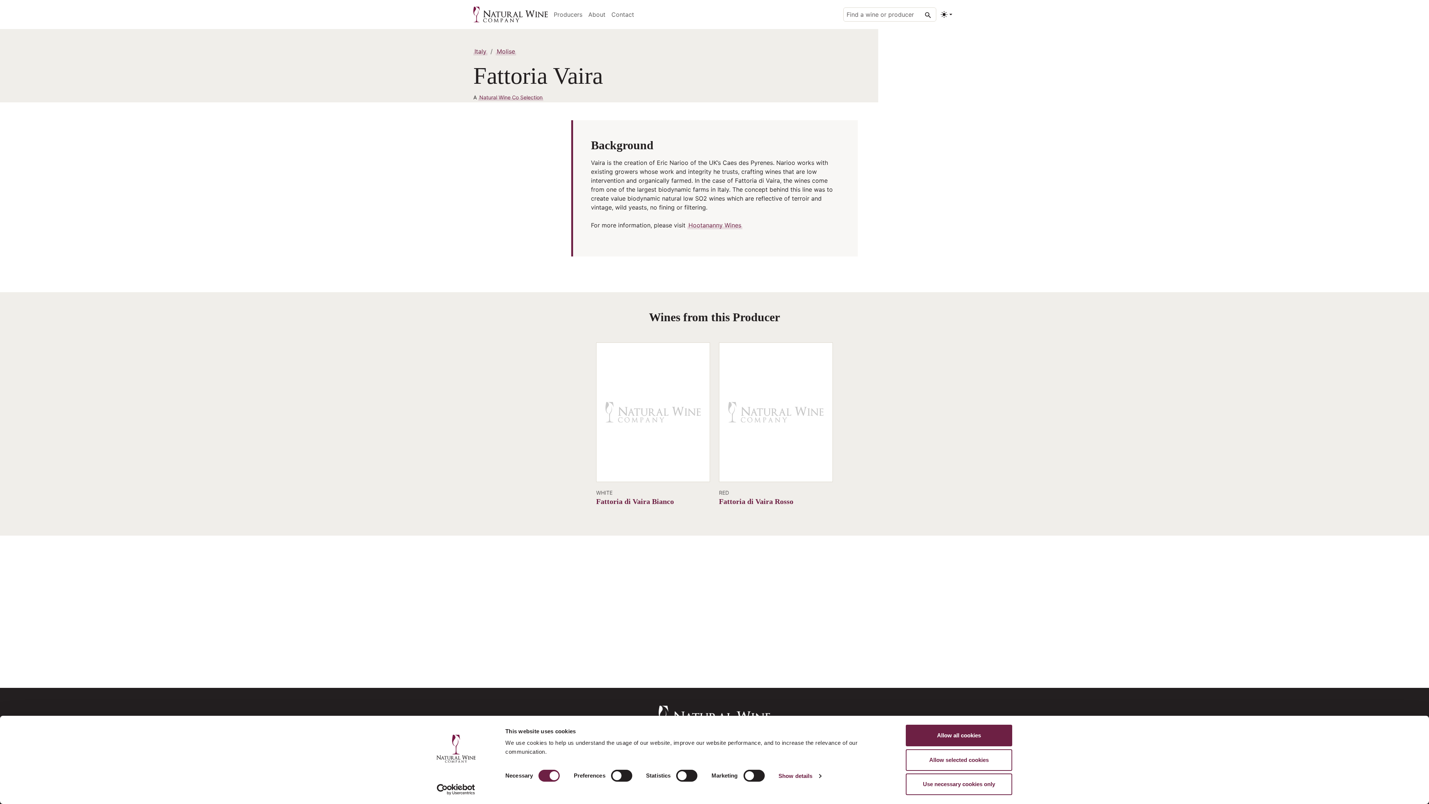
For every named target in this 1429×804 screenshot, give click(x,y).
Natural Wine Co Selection (511, 97)
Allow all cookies (959, 735)
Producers (568, 14)
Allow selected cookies (959, 760)
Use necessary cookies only (959, 784)
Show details (795, 776)
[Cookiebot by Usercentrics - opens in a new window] (456, 789)
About (596, 14)
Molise (506, 51)
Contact (622, 14)
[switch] (621, 776)
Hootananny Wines (714, 225)
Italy (480, 51)
